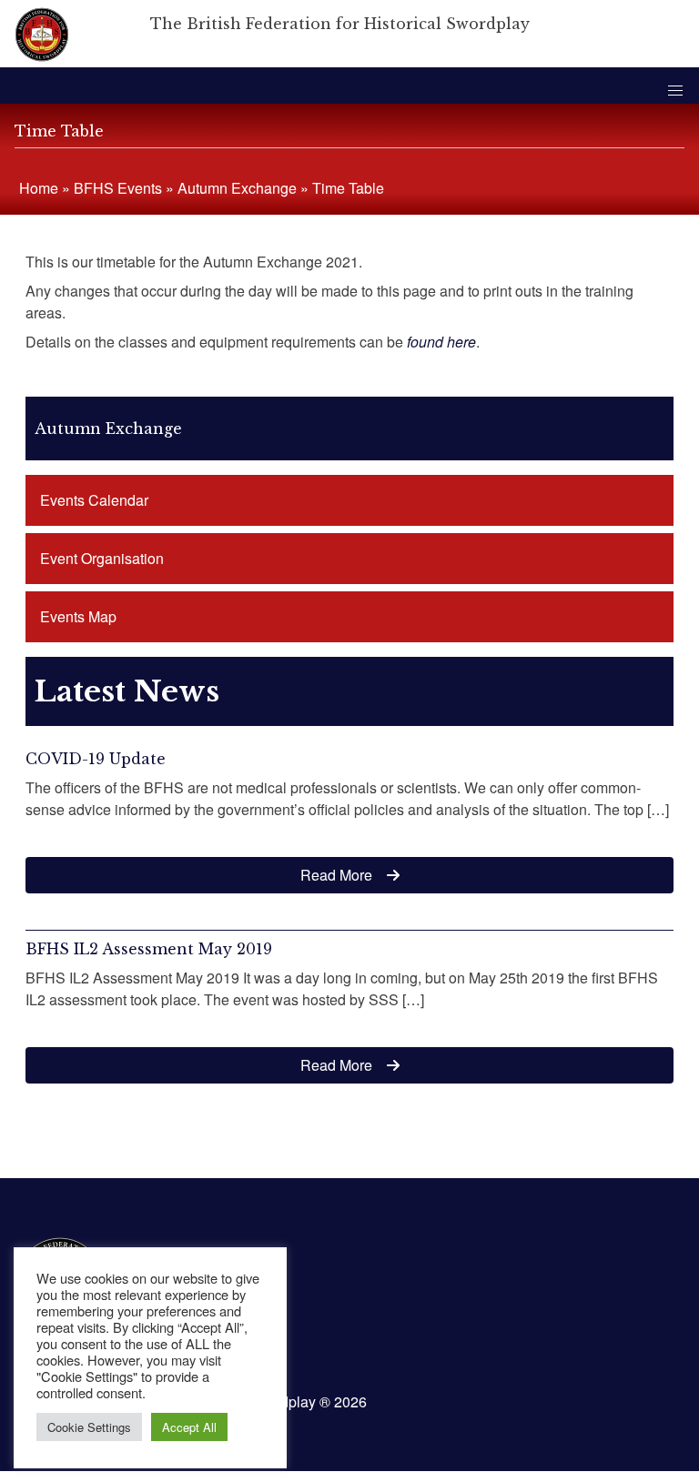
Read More (336, 874)
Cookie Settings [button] (89, 1427)
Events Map (78, 616)
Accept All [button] (189, 1427)
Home (38, 187)
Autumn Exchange (237, 187)
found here (441, 341)
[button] (675, 91)
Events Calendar (94, 499)
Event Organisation (102, 558)
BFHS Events (118, 187)
